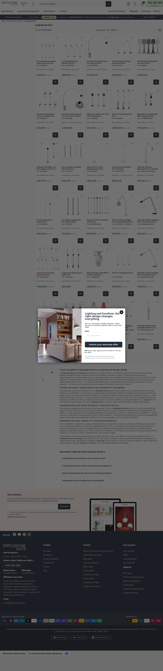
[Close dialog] (121, 312)
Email (87, 331)
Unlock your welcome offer (103, 344)
